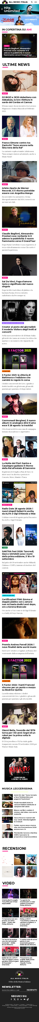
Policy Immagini (23, 1005)
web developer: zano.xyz (19, 1008)
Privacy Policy (5, 1005)
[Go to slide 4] (30, 56)
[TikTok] (28, 999)
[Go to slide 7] (35, 56)
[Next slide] (34, 36)
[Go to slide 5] (32, 56)
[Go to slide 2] (27, 56)
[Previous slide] (5, 36)
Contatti (22, 1004)
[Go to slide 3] (29, 56)
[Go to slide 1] (26, 56)
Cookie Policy (14, 1005)
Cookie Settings (33, 1005)
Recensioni (14, 848)
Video (8, 883)
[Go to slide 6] (33, 56)
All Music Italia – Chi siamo (12, 1004)
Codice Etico (29, 1004)
